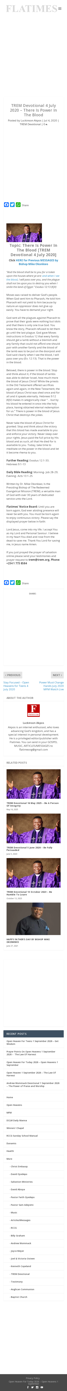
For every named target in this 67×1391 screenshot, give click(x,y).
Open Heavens (14, 1104)
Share (25, 205)
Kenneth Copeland (21, 1266)
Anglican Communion (22, 1289)
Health (10, 1151)
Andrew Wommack (21, 1243)
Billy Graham (18, 1235)
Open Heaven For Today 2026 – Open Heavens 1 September (32, 1063)
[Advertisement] (33, 57)
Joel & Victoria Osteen (23, 1258)
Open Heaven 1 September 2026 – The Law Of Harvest (31, 1074)
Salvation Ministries (22, 1181)
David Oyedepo (19, 1174)
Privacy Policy (33, 1378)
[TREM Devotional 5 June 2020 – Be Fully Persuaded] (34, 828)
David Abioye (18, 1189)
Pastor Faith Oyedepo (23, 1197)
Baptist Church (19, 1296)
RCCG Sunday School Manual (22, 1135)
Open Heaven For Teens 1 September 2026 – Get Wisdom (33, 1042)
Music (14, 1212)
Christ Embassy (19, 1166)
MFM (9, 1112)
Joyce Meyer (17, 1250)
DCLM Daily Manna (17, 1120)
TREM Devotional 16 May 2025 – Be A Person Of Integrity (33, 804)
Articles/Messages (20, 1220)
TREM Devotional (30, 124)
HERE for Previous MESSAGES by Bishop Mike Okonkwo (37, 262)
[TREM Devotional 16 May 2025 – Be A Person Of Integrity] (34, 784)
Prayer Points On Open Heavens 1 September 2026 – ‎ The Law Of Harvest (31, 1053)
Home (10, 1097)
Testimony (17, 1281)
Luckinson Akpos (31, 120)
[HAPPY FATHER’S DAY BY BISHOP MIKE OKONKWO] (34, 919)
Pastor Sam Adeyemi (22, 1204)
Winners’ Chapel (15, 1128)
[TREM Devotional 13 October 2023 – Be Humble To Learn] (34, 873)
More (9, 1158)
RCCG (14, 1227)
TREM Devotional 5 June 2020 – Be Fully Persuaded (30, 849)
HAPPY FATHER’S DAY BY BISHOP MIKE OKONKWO (28, 940)
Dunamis (11, 1143)
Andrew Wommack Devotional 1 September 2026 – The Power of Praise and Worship (33, 1084)
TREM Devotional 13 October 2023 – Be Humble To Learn (29, 893)
